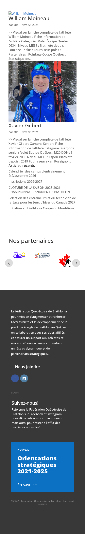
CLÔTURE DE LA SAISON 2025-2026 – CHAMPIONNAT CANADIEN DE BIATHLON (39, 189)
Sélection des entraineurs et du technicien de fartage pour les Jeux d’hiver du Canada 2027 (42, 200)
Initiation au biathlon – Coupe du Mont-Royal (41, 208)
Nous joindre (27, 366)
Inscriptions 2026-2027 (25, 181)
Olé (16, 132)
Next (76, 263)
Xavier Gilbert (25, 125)
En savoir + (27, 484)
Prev (9, 263)
